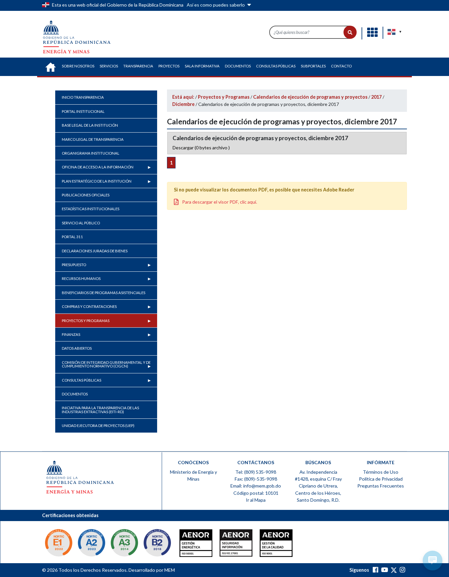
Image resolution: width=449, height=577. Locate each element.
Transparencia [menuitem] (138, 66)
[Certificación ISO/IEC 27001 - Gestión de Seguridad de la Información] (222, 544)
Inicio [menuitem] (50, 67)
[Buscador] (350, 32)
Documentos (75, 394)
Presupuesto (74, 265)
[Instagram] (402, 570)
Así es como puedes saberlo (216, 5)
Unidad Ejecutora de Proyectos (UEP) (98, 425)
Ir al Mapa (256, 500)
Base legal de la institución (90, 125)
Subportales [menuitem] (313, 66)
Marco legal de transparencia (93, 139)
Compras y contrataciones (89, 306)
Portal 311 (72, 237)
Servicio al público (81, 223)
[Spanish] (392, 32)
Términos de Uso (380, 472)
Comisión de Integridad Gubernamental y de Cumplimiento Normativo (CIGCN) (106, 364)
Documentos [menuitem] (238, 66)
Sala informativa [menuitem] (202, 66)
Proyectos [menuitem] (168, 66)
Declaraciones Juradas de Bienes (95, 251)
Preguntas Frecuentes (380, 486)
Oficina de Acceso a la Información (97, 167)
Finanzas (71, 334)
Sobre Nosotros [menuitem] (78, 66)
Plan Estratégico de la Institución (96, 181)
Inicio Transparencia (83, 97)
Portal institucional (83, 111)
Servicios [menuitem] (109, 66)
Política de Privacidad (381, 479)
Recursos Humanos (81, 278)
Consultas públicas (81, 380)
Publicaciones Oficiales (85, 195)
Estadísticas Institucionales (90, 209)
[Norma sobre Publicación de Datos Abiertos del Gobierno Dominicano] (124, 544)
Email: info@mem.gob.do (255, 486)
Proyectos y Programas (85, 320)
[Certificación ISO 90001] (255, 544)
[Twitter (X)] (393, 570)
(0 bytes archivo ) (201, 147)
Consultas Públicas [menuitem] (275, 66)
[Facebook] (375, 570)
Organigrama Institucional (90, 153)
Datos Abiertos (77, 348)
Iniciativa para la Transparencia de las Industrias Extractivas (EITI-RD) (100, 410)
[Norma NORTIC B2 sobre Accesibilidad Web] (157, 544)
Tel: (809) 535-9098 (255, 472)
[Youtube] (384, 570)
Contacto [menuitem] (341, 66)
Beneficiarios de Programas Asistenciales (103, 292)
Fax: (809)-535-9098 (256, 479)
